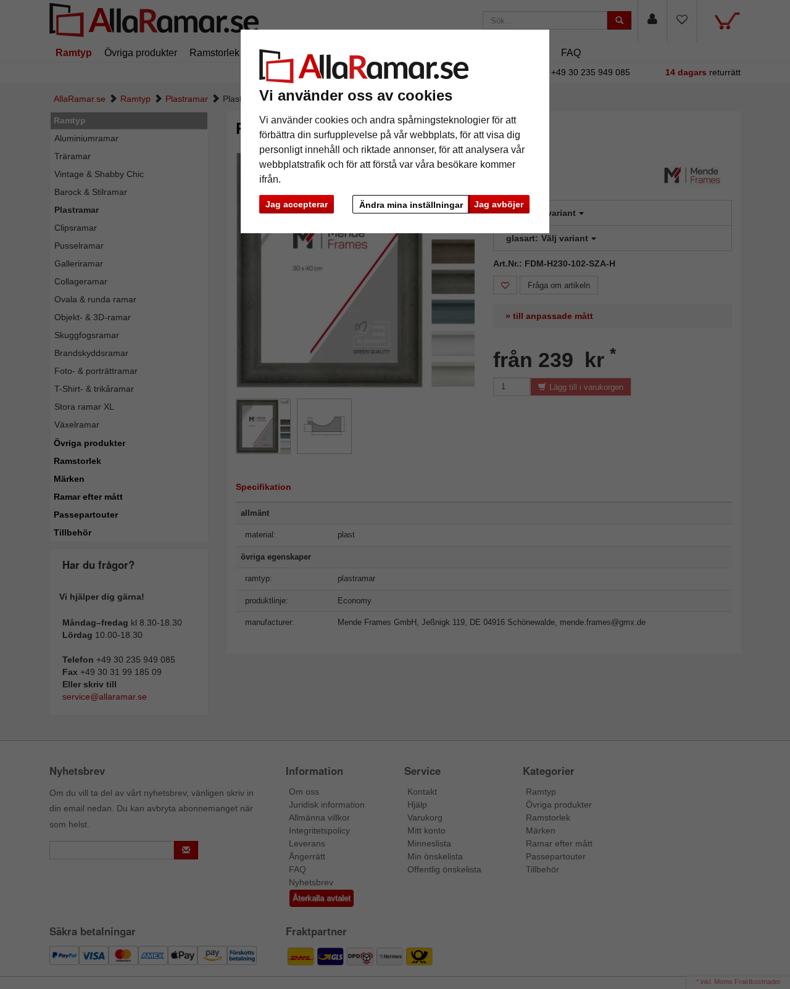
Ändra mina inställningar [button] (411, 205)
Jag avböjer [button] (498, 204)
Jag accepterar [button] (296, 204)
